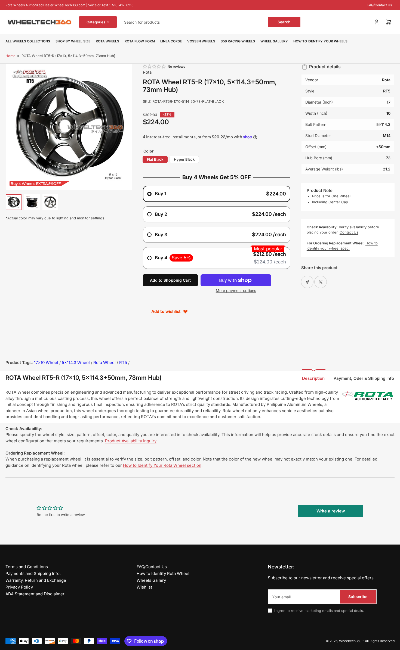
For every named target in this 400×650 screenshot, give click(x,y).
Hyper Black (184, 159)
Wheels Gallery (151, 580)
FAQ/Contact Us (379, 5)
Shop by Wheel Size (73, 41)
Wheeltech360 (350, 641)
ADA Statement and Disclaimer (34, 593)
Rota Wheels (107, 41)
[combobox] (210, 22)
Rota (147, 72)
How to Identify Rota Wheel (163, 573)
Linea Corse (171, 41)
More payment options (236, 290)
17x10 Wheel (46, 362)
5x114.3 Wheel (76, 362)
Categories (96, 22)
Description (313, 378)
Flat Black (155, 159)
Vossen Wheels (201, 41)
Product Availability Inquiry (130, 440)
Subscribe (357, 596)
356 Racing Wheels (238, 41)
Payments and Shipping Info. (33, 573)
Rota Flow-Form (140, 41)
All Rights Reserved (380, 641)
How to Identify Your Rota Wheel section (162, 465)
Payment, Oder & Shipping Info (364, 378)
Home (10, 56)
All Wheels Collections (27, 41)
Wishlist (144, 587)
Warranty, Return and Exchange (35, 580)
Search (284, 22)
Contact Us (349, 232)
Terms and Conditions (26, 566)
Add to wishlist (166, 311)
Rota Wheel (104, 362)
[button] (154, 66)
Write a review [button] (330, 511)
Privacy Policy (19, 587)
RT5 (123, 362)
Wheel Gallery (274, 41)
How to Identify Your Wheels (320, 41)
